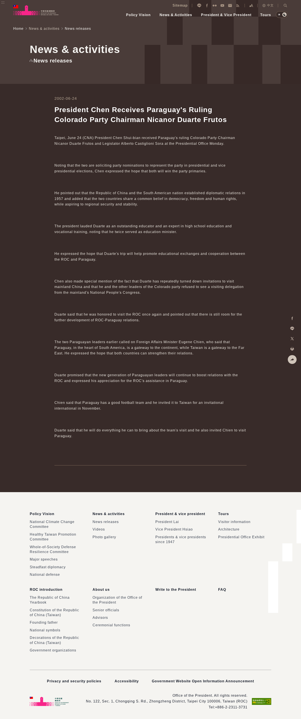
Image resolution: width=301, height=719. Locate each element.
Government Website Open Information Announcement (203, 681)
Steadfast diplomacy (48, 567)
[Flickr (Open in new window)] (214, 5)
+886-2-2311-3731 (231, 707)
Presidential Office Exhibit (241, 537)
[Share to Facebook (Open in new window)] (292, 318)
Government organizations (53, 650)
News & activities (44, 28)
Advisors (100, 617)
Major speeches (44, 559)
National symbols (45, 630)
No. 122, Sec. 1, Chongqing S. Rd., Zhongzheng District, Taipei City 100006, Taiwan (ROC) (166, 701)
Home (18, 28)
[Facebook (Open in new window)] (207, 5)
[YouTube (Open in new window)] (222, 5)
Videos (99, 529)
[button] (285, 5)
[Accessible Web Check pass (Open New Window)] (261, 701)
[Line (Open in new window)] (199, 5)
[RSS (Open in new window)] (237, 5)
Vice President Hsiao (174, 529)
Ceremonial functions (111, 625)
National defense (45, 574)
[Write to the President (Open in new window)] (230, 5)
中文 (270, 5)
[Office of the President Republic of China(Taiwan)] (36, 10)
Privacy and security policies (74, 681)
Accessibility (127, 681)
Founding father (44, 622)
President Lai (167, 522)
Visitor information (234, 522)
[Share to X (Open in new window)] (292, 338)
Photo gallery (104, 537)
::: (3, 2)
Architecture (229, 529)
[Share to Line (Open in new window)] (292, 328)
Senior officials (106, 610)
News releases (106, 522)
